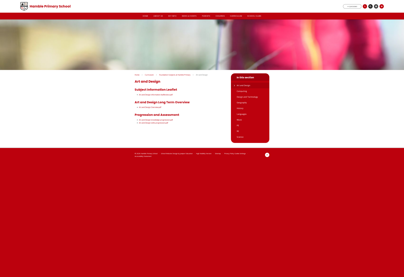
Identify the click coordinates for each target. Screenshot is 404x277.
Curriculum (149, 75)
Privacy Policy (229, 153)
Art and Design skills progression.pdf (153, 123)
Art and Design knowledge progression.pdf (156, 120)
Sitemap (218, 153)
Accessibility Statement (143, 156)
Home (137, 75)
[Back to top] (267, 155)
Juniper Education (186, 153)
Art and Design (202, 75)
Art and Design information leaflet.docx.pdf (156, 94)
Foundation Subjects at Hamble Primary (174, 75)
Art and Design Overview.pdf (150, 107)
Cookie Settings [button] (240, 153)
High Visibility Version (203, 153)
